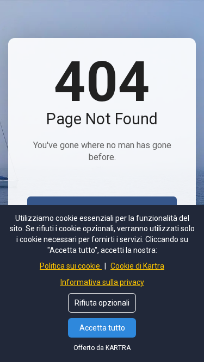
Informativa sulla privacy (102, 282)
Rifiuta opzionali (102, 303)
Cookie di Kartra (137, 266)
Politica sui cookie (71, 266)
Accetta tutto (102, 327)
